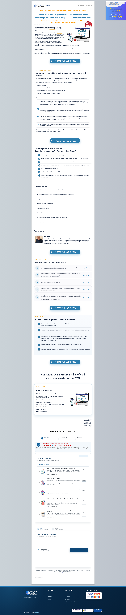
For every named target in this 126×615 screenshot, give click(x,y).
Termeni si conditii (68, 594)
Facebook (50, 596)
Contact (49, 599)
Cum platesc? (67, 599)
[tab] (43, 529)
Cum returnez (50, 601)
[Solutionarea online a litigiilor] (77, 610)
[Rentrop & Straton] (42, 7)
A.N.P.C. (69, 610)
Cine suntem (50, 594)
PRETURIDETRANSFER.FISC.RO (85, 6)
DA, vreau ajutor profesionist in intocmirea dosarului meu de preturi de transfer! (66, 61)
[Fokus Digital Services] (98, 610)
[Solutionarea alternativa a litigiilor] (88, 610)
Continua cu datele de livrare (78, 550)
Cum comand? (67, 596)
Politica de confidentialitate (70, 601)
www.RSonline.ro (63, 572)
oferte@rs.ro (36, 612)
